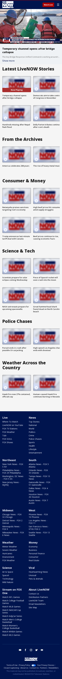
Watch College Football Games (13, 601)
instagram (31, 650)
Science (7, 567)
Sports (32, 442)
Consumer (33, 557)
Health (32, 445)
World (31, 428)
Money (33, 542)
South (32, 460)
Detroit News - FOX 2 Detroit (12, 521)
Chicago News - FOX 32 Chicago (11, 515)
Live (5, 417)
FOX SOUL (7, 439)
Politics (32, 432)
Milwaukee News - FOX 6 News (13, 533)
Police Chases (35, 439)
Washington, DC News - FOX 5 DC (12, 477)
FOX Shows (7, 442)
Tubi (4, 435)
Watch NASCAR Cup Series (11, 611)
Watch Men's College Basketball (12, 620)
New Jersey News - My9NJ (11, 483)
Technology (7, 578)
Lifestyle (32, 449)
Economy (33, 546)
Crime (31, 435)
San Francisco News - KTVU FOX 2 (39, 527)
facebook (25, 650)
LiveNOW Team (36, 600)
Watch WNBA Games (12, 631)
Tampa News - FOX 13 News (39, 477)
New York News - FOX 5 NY (12, 465)
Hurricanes (7, 553)
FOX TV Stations (9, 428)
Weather (8, 542)
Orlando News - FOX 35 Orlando (38, 471)
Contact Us (34, 593)
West (32, 510)
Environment (8, 557)
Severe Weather (9, 550)
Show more (8, 60)
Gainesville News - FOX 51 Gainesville (39, 483)
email (42, 650)
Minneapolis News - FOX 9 (11, 527)
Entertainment (35, 452)
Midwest (7, 510)
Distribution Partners (38, 597)
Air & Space (7, 571)
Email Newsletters (37, 604)
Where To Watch (10, 421)
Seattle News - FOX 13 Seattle (39, 533)
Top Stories (34, 421)
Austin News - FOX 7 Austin (38, 501)
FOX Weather (8, 432)
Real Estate (34, 560)
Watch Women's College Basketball (10, 626)
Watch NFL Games (11, 597)
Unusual (32, 575)
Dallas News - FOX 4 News (38, 489)
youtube (20, 650)
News (32, 417)
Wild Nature (7, 582)
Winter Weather (9, 546)
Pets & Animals (36, 578)
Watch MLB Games (11, 606)
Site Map (33, 607)
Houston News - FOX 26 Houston (38, 495)
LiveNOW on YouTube (12, 425)
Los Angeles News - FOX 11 (38, 521)
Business (33, 550)
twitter (36, 650)
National (33, 425)
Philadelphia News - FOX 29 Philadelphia (11, 471)
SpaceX (5, 575)
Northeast (9, 460)
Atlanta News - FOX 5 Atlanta (39, 465)
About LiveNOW (39, 589)
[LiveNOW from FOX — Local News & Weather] (7, 4)
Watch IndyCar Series (12, 616)
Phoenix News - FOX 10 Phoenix (38, 515)
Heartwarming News (38, 571)
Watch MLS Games (11, 635)
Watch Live (48, 5)
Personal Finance (37, 553)
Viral (32, 567)
